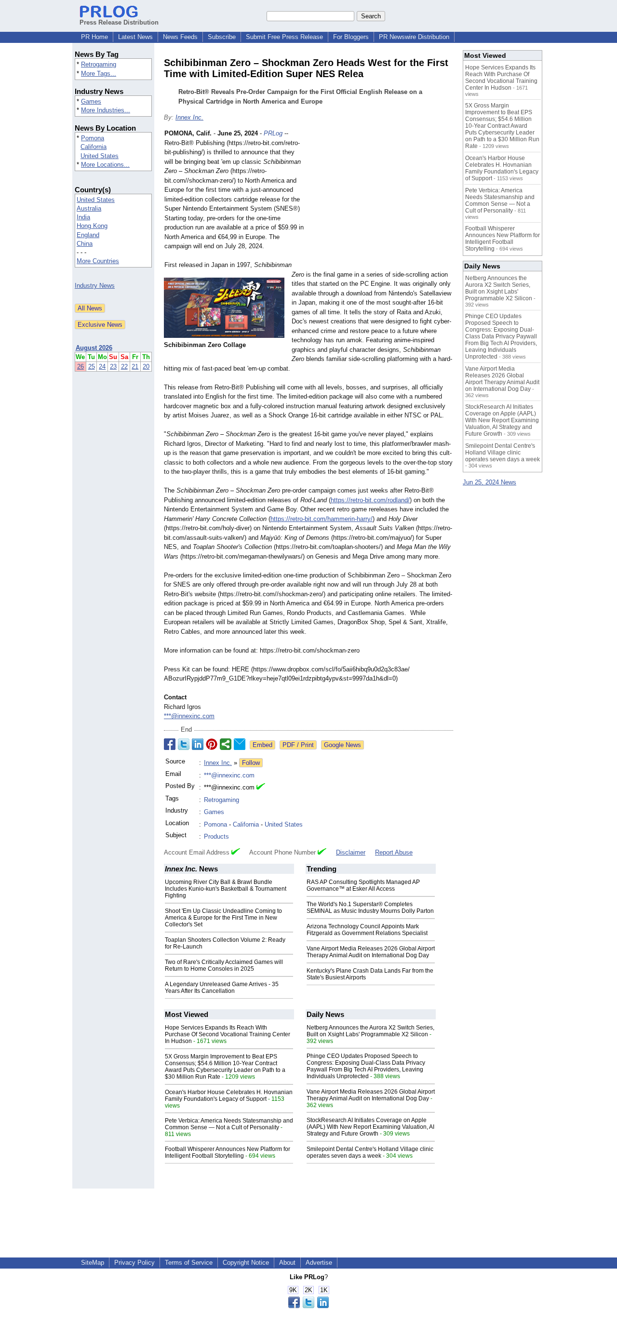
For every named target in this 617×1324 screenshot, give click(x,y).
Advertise (319, 1262)
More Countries (98, 261)
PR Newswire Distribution (414, 36)
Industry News (95, 285)
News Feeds (180, 36)
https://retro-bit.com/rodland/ (370, 500)
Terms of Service (189, 1262)
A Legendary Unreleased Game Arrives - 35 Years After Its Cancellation (222, 987)
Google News (342, 745)
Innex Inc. (189, 117)
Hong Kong (92, 225)
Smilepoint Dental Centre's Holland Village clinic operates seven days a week (370, 1152)
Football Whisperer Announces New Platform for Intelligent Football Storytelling (227, 1152)
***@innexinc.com (189, 716)
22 (124, 366)
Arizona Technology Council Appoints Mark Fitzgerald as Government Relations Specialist (367, 929)
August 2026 (94, 347)
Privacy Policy (134, 1262)
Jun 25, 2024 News (489, 482)
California (93, 146)
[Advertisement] (380, 199)
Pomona (92, 138)
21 (135, 366)
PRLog (273, 133)
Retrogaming (98, 64)
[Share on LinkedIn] (197, 744)
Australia (89, 208)
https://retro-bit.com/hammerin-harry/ (321, 518)
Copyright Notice (246, 1262)
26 (80, 366)
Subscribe (222, 36)
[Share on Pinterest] (211, 744)
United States (99, 156)
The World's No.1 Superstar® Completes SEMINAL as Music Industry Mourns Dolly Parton (370, 907)
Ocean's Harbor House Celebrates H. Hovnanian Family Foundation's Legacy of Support (229, 1095)
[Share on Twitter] (183, 744)
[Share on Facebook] (169, 744)
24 (102, 366)
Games (91, 101)
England (88, 235)
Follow (251, 762)
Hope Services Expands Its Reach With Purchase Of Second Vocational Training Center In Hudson (227, 1034)
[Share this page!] (308, 1306)
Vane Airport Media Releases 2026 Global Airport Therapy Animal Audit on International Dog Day (371, 952)
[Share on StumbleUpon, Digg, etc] (225, 744)
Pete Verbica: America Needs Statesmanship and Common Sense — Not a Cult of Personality (229, 1124)
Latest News (135, 36)
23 (113, 366)
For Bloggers (351, 36)
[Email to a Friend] (239, 744)
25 (91, 366)
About (287, 1262)
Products (216, 836)
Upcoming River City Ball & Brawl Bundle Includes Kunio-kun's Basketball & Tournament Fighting (225, 889)
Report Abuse (394, 852)
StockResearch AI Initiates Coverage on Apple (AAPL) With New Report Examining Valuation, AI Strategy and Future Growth (370, 1127)
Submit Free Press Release (284, 36)
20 (146, 366)
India (83, 217)
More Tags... (98, 73)
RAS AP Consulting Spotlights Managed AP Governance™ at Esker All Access (363, 885)
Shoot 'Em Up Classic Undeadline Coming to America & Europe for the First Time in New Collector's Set (223, 918)
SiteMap (92, 1262)
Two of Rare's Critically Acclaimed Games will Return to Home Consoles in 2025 (224, 965)
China (85, 243)
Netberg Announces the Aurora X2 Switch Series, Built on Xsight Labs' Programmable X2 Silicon (370, 1031)
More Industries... (105, 110)
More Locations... (105, 164)
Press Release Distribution (119, 22)
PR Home (94, 36)
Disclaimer (350, 852)
